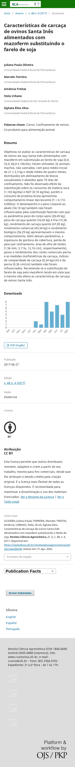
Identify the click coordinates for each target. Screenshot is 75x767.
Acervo (19, 13)
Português (13, 629)
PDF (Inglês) (17, 345)
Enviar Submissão (20, 593)
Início (7, 13)
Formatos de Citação (19, 557)
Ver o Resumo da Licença (37, 497)
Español (11, 623)
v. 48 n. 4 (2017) (38, 13)
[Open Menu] (4, 4)
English (11, 617)
